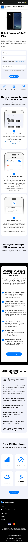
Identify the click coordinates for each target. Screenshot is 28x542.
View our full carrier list (16, 251)
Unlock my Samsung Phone (14, 354)
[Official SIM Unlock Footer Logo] (7, 502)
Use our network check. (20, 61)
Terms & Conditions (10, 538)
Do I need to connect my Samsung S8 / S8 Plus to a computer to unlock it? (13, 414)
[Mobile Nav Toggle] (2, 2)
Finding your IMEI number (9, 141)
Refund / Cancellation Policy (12, 540)
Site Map (20, 540)
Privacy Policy (18, 538)
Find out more (14, 492)
